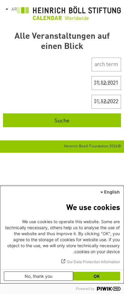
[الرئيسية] (69, 14)
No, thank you (38, 276)
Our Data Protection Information (93, 262)
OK (97, 276)
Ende (103, 102)
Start (104, 83)
